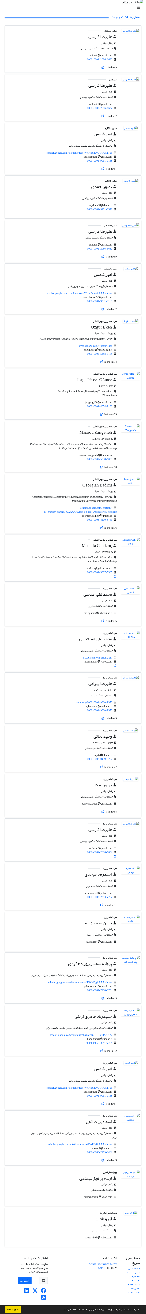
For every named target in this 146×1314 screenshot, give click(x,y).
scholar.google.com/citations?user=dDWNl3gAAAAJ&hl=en (80, 982)
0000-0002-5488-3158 (99, 353)
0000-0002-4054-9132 (99, 406)
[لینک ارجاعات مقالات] (103, 67)
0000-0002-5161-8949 (99, 209)
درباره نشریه (133, 1272)
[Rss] (44, 1298)
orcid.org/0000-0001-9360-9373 (94, 702)
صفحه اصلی (134, 1268)
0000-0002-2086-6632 (99, 59)
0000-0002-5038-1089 (99, 459)
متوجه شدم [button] (12, 1309)
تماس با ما (135, 1288)
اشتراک (24, 1280)
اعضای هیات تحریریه (134, 1278)
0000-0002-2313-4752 (99, 897)
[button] (62, 1310)
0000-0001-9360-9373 (99, 710)
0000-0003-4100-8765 (99, 519)
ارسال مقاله (134, 1284)
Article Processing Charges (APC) (103, 1266)
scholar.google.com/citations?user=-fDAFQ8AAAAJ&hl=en (80, 1144)
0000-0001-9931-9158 (99, 160)
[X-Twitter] (35, 1291)
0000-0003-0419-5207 (99, 759)
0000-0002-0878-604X (99, 1043)
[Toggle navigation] (74, 7)
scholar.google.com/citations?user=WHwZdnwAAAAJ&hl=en (79, 152)
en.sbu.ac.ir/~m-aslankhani (97, 657)
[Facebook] (44, 1291)
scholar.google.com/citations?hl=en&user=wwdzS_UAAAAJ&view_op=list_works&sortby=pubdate (80, 509)
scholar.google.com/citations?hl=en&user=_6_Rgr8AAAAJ (81, 1035)
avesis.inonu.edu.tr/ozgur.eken (95, 345)
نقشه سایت (134, 1292)
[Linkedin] (26, 1291)
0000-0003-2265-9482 (99, 1152)
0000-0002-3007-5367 (99, 572)
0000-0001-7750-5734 (99, 990)
